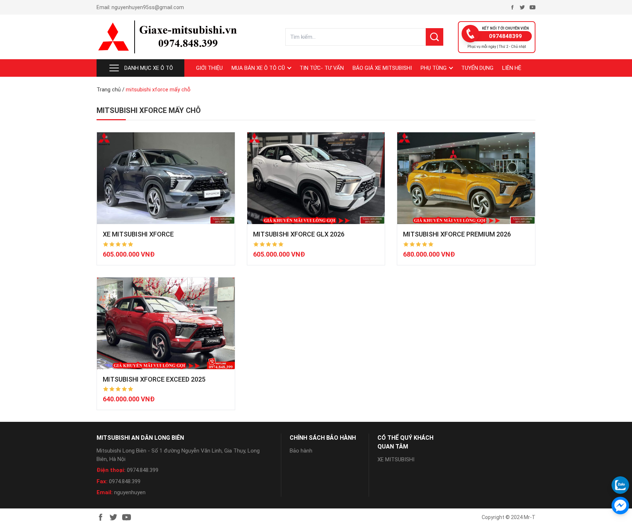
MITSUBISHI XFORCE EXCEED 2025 (154, 379)
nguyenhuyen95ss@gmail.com (148, 7)
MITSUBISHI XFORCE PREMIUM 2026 (457, 234)
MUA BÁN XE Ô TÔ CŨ (258, 68)
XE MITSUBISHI (395, 459)
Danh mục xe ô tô (148, 68)
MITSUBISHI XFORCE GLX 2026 (299, 234)
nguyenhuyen (130, 492)
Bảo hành (301, 450)
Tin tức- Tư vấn (322, 68)
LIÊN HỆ (511, 68)
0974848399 (505, 36)
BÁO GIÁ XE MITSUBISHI (382, 68)
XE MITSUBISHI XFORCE (138, 234)
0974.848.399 (142, 470)
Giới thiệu (209, 68)
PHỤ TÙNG (434, 68)
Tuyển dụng (477, 68)
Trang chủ (109, 89)
